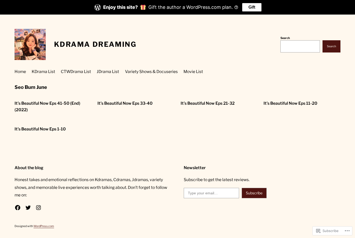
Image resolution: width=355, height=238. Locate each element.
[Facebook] (18, 207)
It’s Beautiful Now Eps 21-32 (208, 103)
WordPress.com (44, 226)
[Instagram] (38, 207)
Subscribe (254, 193)
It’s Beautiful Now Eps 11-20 (290, 103)
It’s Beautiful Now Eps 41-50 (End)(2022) (47, 106)
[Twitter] (28, 207)
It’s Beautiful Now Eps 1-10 (40, 129)
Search (285, 38)
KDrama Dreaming (95, 44)
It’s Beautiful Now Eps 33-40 (125, 103)
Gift (251, 7)
